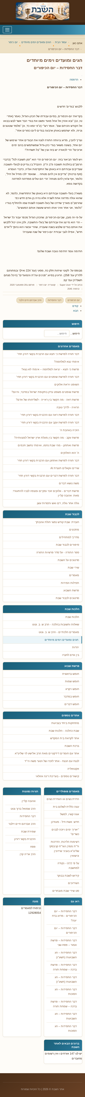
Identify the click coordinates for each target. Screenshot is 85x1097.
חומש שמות (72, 681)
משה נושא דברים (69, 483)
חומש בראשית (70, 673)
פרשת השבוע (71, 590)
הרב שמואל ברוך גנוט (23, 808)
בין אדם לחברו (70, 655)
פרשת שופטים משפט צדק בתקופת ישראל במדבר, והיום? (45, 392)
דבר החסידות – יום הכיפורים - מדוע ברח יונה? (64, 916)
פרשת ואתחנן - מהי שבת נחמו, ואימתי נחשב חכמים (48, 445)
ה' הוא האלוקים (70, 452)
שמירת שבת (28, 831)
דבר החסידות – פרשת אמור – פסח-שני (64, 943)
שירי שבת (73, 567)
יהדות (75, 647)
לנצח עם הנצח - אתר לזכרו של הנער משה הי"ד (52, 761)
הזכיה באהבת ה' (69, 430)
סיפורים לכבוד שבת (67, 544)
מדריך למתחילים (69, 537)
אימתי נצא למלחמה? (66, 361)
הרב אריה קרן (28, 854)
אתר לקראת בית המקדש (64, 738)
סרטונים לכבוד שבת (67, 598)
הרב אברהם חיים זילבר (30, 300)
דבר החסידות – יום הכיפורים (65, 930)
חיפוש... (75, 333)
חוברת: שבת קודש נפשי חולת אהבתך (57, 522)
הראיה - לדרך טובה (68, 407)
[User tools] (81, 75)
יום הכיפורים (74, 300)
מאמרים (74, 575)
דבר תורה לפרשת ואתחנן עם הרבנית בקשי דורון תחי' (48, 460)
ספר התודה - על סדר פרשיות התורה (57, 552)
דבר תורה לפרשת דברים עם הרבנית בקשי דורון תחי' (48, 475)
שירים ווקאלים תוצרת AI (64, 468)
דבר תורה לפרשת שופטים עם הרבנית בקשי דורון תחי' (47, 376)
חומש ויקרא (72, 689)
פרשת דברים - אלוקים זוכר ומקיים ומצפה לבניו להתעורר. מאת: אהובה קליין (45, 493)
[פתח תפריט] (7, 29)
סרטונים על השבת (68, 560)
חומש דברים (71, 704)
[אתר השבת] (42, 11)
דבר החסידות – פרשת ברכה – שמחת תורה (64, 967)
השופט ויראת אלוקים (66, 384)
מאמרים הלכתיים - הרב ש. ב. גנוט (59, 632)
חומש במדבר (71, 696)
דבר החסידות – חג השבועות (66, 1016)
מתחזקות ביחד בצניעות (65, 723)
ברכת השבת (72, 745)
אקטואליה (73, 768)
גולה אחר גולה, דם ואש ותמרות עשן (58, 503)
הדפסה (74, 79)
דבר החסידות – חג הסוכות (66, 992)
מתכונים (74, 529)
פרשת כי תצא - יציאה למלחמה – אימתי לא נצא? (50, 369)
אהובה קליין (29, 801)
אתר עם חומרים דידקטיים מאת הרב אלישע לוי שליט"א (47, 753)
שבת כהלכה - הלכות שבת (64, 730)
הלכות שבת (72, 617)
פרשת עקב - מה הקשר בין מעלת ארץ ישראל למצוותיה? (46, 437)
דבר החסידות (54, 300)
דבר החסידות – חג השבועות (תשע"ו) (66, 955)
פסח (33, 846)
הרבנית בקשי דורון (25, 839)
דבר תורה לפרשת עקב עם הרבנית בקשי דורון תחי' (50, 422)
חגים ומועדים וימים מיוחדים (61, 639)
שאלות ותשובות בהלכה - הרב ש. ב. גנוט (55, 624)
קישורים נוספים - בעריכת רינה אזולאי (57, 776)
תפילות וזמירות (70, 582)
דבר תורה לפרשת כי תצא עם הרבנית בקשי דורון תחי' (48, 354)
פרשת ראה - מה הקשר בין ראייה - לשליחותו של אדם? (47, 399)
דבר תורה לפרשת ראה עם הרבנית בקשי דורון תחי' (49, 414)
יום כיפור (43, 285)
